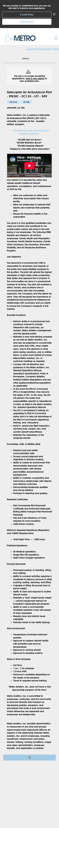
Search (25, 58)
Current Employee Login (43, 48)
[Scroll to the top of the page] (29, 757)
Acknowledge (27, 22)
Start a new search (35, 78)
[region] (29, 408)
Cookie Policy (27, 14)
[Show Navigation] (55, 38)
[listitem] (13, 102)
